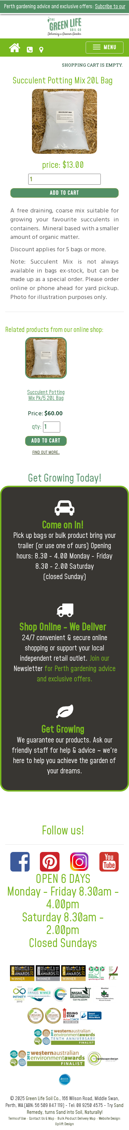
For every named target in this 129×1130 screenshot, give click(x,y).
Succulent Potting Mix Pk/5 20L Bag (46, 395)
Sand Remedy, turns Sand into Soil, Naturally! (75, 1109)
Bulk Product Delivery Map (76, 1118)
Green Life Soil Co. (43, 1098)
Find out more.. (46, 452)
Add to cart (64, 193)
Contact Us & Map (41, 1118)
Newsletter (28, 669)
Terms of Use (17, 1118)
